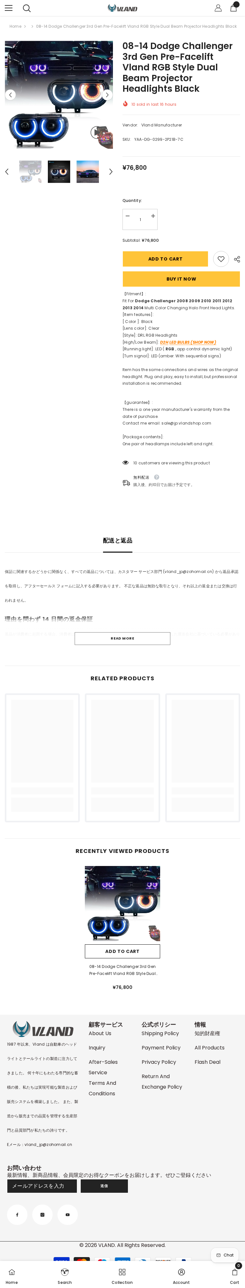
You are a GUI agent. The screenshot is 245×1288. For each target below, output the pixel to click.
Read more (122, 638)
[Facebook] (17, 1215)
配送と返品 (117, 540)
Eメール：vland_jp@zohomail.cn (39, 1144)
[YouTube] (67, 1215)
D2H (164, 342)
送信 (104, 1185)
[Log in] (218, 7)
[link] (221, 259)
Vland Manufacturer (161, 125)
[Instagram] (42, 1215)
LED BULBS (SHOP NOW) (192, 342)
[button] (10, 94)
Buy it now (182, 279)
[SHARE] (234, 259)
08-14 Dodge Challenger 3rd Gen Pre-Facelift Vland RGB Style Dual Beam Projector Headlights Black (122, 970)
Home (15, 26)
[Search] (27, 8)
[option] (59, 95)
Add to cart (165, 259)
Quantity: (132, 200)
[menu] (8, 8)
